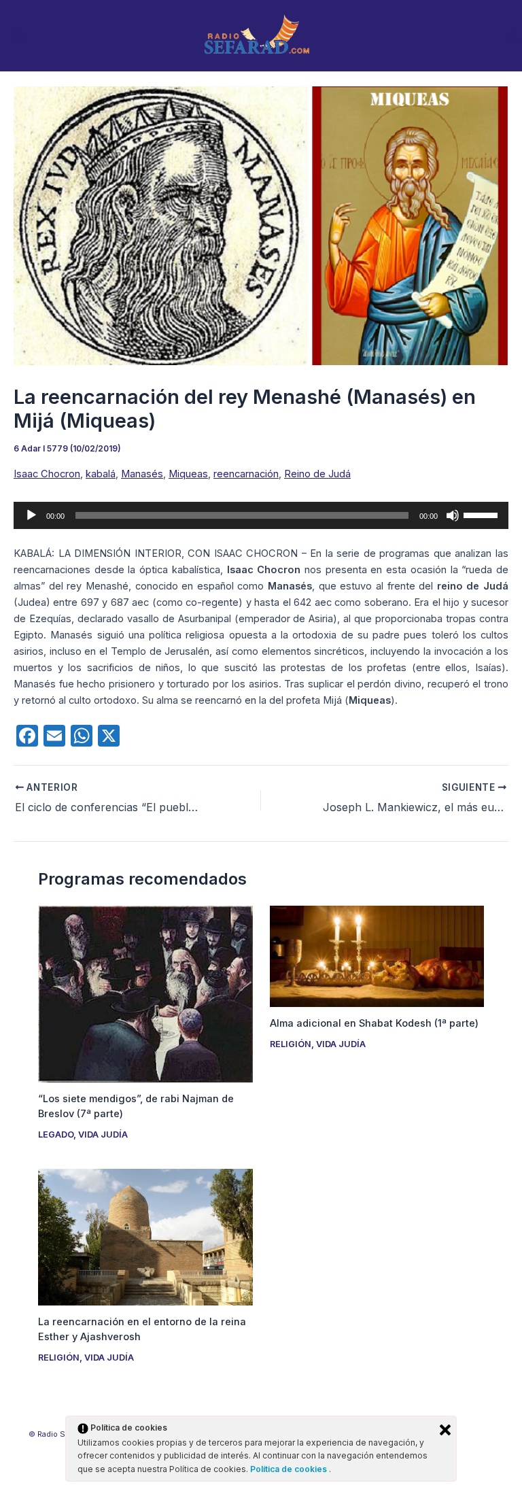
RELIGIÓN (290, 1044)
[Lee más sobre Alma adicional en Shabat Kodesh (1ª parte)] (377, 955)
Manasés (142, 474)
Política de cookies (289, 1469)
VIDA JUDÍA (103, 1134)
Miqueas (188, 474)
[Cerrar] (445, 1429)
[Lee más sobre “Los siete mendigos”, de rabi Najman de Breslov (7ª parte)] (145, 993)
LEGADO (55, 1134)
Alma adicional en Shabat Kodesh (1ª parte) (374, 1023)
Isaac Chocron (47, 474)
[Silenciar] (452, 515)
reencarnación (246, 474)
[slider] (483, 514)
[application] (261, 515)
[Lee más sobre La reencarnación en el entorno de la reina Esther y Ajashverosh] (145, 1236)
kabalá (101, 474)
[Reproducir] (31, 515)
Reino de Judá (317, 474)
